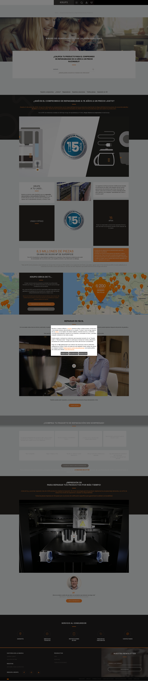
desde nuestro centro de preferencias (73, 348)
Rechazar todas (83, 353)
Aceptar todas (64, 353)
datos (57, 331)
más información (69, 349)
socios (69, 328)
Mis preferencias (73, 353)
